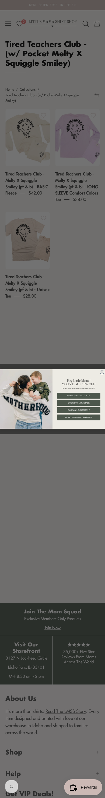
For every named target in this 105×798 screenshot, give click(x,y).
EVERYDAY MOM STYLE (79, 403)
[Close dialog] (102, 372)
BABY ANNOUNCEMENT (79, 410)
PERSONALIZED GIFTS (78, 396)
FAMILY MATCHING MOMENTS (78, 417)
